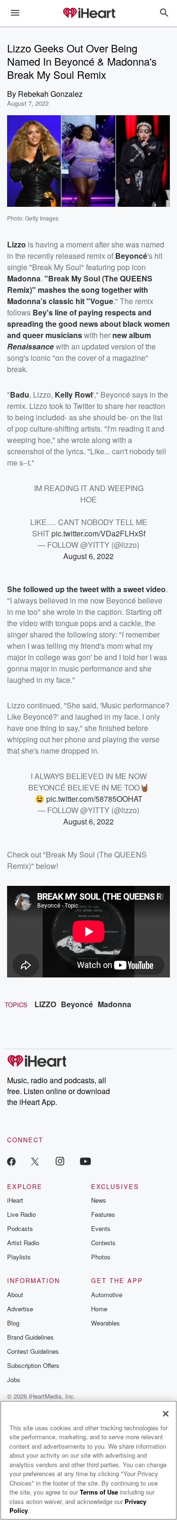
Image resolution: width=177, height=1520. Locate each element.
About (15, 1294)
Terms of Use (99, 1491)
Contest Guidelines (33, 1351)
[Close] (165, 1413)
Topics (16, 1004)
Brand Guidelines (30, 1337)
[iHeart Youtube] (85, 1161)
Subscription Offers (33, 1365)
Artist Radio (23, 1242)
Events (100, 1228)
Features (103, 1214)
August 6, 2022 (88, 556)
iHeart (15, 1200)
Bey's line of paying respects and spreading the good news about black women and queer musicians (88, 323)
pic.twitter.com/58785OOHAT (94, 798)
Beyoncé (77, 1004)
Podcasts (20, 1228)
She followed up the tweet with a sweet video (86, 589)
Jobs (13, 1379)
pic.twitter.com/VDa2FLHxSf (98, 533)
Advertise (20, 1308)
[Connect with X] (35, 1161)
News (98, 1200)
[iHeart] (88, 13)
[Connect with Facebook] (11, 1161)
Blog (13, 1322)
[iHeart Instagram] (60, 1161)
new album (131, 335)
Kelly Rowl (74, 394)
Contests (103, 1242)
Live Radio (21, 1214)
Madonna (114, 1004)
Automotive (106, 1294)
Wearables (105, 1322)
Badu (19, 394)
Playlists (19, 1256)
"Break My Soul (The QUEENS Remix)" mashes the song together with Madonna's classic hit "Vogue (79, 289)
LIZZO (45, 1004)
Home (99, 1308)
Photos (100, 1256)
